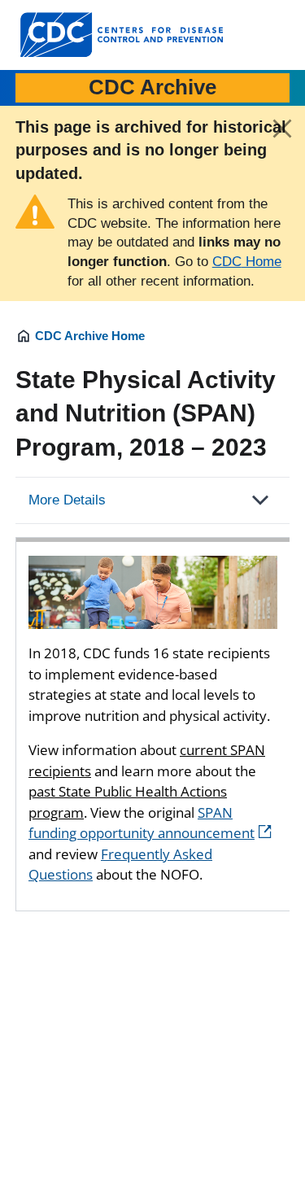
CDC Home (246, 261)
